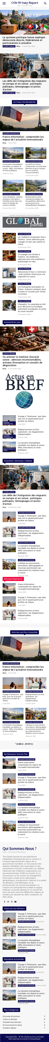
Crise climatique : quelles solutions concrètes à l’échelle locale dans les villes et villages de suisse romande (12, 201)
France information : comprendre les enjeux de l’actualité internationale (23, 138)
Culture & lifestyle (24, 234)
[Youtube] (15, 902)
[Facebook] (4, 902)
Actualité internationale (11, 133)
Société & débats (9, 46)
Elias (18, 46)
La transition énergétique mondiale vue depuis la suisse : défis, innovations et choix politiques (13, 167)
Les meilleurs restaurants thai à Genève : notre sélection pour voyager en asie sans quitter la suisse (31, 240)
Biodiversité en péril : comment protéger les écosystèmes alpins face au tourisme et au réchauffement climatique (35, 201)
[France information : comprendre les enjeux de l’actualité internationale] (24, 118)
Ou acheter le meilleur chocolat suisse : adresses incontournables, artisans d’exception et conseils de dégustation (22, 361)
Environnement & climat (11, 161)
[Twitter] (12, 902)
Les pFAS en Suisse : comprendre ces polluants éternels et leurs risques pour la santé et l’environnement (35, 168)
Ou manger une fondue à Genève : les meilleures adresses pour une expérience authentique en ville (31, 258)
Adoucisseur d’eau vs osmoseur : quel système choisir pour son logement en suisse (32, 274)
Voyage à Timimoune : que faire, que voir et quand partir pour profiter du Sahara (32, 418)
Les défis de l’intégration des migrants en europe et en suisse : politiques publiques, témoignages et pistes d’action (24, 85)
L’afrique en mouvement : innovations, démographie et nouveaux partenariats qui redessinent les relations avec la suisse (31, 568)
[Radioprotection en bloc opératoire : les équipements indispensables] (9, 433)
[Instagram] (8, 902)
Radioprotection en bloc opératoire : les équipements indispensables (31, 431)
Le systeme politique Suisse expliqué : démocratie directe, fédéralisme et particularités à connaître (24, 40)
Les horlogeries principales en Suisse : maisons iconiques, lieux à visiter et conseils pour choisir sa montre (32, 290)
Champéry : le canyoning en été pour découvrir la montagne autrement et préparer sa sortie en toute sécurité (32, 308)
